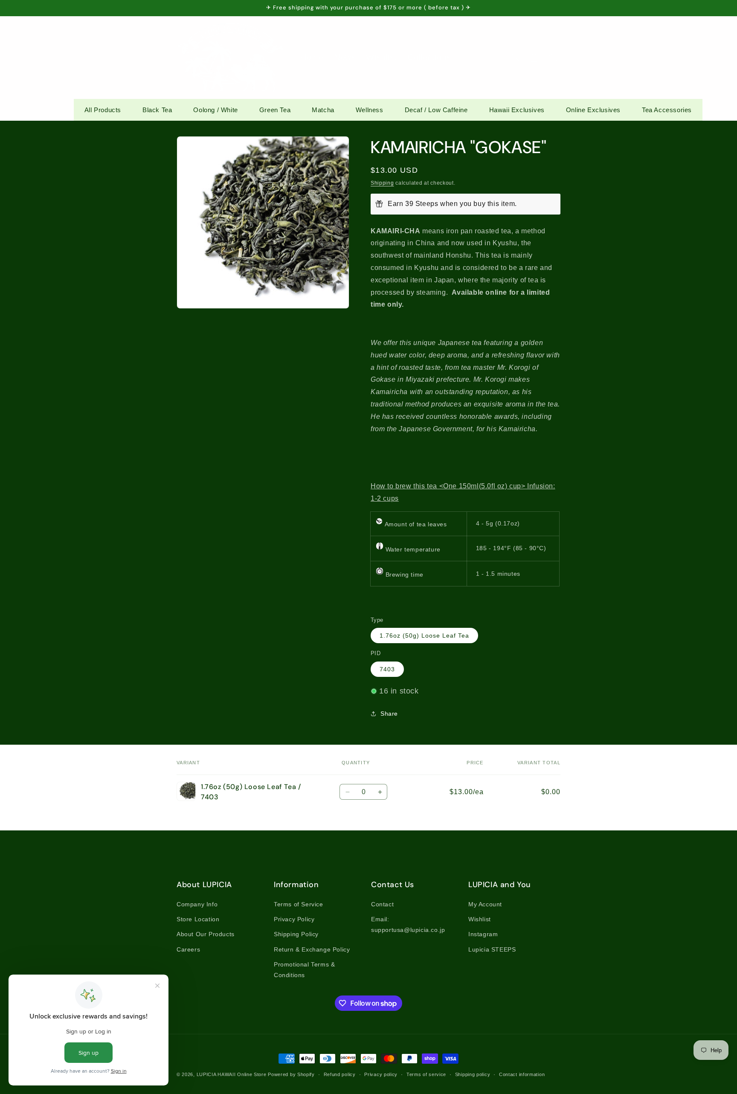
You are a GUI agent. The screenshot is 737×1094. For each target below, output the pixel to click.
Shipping (382, 183)
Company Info (197, 904)
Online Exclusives (593, 109)
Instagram (483, 934)
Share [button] (389, 713)
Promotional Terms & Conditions (304, 969)
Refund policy (340, 1074)
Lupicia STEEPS (492, 949)
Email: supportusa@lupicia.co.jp (408, 924)
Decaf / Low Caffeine (436, 109)
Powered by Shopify (291, 1074)
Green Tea (274, 109)
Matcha (323, 109)
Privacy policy (381, 1074)
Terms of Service (298, 904)
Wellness (369, 109)
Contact (382, 904)
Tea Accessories (667, 109)
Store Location (198, 919)
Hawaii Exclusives (517, 109)
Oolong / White (215, 109)
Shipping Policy (296, 934)
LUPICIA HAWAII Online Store (232, 1074)
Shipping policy (472, 1074)
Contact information (522, 1074)
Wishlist (479, 919)
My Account (485, 904)
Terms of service (426, 1074)
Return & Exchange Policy (312, 949)
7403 (387, 669)
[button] (515, 57)
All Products (102, 109)
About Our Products (206, 934)
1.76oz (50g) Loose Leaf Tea (424, 635)
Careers (188, 949)
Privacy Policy (294, 919)
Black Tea (157, 109)
